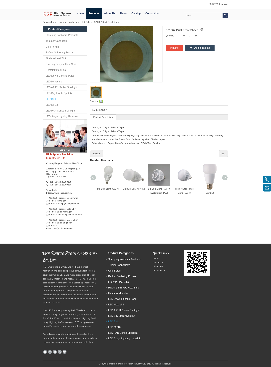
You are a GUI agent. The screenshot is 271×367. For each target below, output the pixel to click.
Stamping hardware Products (62, 35)
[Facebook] (45, 352)
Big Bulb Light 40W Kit (134, 189)
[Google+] (50, 352)
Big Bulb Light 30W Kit (108, 189)
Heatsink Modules (56, 70)
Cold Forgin (52, 46)
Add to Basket (202, 47)
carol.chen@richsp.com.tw (59, 228)
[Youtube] (64, 352)
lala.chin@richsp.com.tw (70, 214)
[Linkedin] (55, 352)
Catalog (136, 13)
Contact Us (152, 13)
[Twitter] (60, 352)
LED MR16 (52, 104)
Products (93, 13)
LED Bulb (51, 99)
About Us (109, 13)
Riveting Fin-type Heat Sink (61, 64)
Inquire (174, 47)
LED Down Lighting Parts (60, 75)
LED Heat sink (54, 81)
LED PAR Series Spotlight (60, 110)
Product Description (103, 117)
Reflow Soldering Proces (59, 52)
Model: (95, 110)
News (123, 13)
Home (80, 13)
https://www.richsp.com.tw (59, 193)
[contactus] (65, 136)
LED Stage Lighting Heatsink (62, 116)
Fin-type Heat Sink (56, 58)
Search (225, 15)
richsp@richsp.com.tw (68, 203)
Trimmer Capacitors (56, 41)
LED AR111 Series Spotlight (61, 87)
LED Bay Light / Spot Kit (59, 93)
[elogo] (57, 14)
